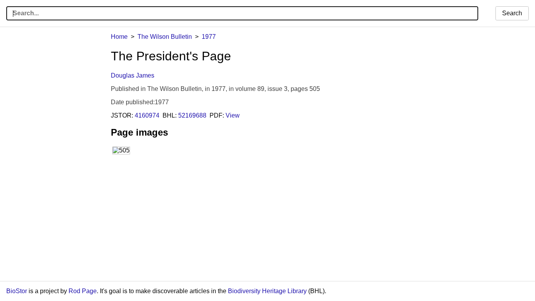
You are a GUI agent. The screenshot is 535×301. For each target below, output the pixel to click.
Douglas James (132, 75)
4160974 (147, 115)
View (233, 115)
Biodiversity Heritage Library (267, 291)
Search (512, 13)
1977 (209, 36)
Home (119, 36)
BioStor (16, 291)
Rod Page (83, 291)
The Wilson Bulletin (164, 36)
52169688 (192, 115)
